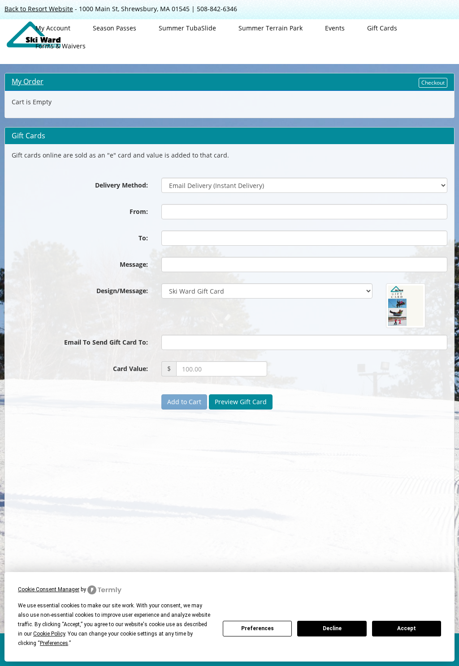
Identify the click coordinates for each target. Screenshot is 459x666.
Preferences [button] (54, 643)
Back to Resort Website (38, 8)
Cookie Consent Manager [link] (48, 589)
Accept (406, 628)
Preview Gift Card (241, 401)
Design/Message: (122, 290)
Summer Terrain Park (270, 28)
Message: (134, 264)
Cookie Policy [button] (49, 634)
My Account (52, 28)
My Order (27, 81)
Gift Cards (382, 28)
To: (143, 238)
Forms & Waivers (60, 46)
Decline (332, 628)
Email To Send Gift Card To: (106, 342)
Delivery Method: (121, 185)
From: (139, 211)
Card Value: (130, 368)
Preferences (257, 628)
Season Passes (114, 28)
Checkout (433, 82)
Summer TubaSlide (187, 28)
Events (335, 28)
